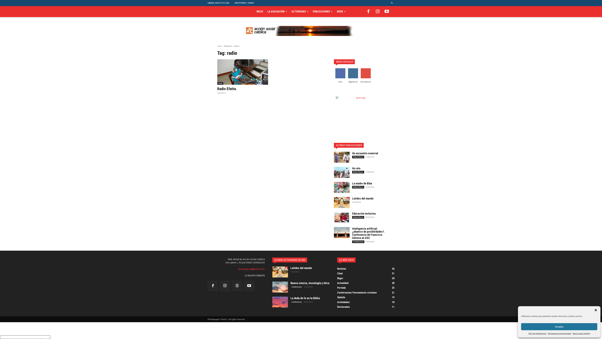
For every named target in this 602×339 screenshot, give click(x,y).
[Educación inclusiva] (342, 217)
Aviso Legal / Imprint (581, 333)
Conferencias (358, 242)
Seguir (353, 69)
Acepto (559, 326)
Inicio (219, 46)
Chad (220, 83)
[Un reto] (342, 172)
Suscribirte (366, 69)
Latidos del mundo (362, 198)
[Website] (237, 286)
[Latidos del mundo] (342, 202)
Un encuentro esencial (365, 153)
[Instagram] (378, 12)
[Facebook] (368, 12)
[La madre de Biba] (342, 187)
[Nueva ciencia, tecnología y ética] (280, 287)
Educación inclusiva (364, 213)
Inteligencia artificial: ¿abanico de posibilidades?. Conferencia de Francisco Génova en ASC (368, 233)
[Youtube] (387, 12)
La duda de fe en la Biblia (305, 298)
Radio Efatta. (227, 89)
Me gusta (340, 69)
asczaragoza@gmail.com (251, 269)
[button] (595, 310)
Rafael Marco (358, 157)
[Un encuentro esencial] (342, 157)
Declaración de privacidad (559, 333)
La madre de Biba (362, 183)
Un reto (356, 168)
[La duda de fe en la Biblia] (280, 302)
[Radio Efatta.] (242, 72)
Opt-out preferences (537, 333)
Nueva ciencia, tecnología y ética (309, 283)
